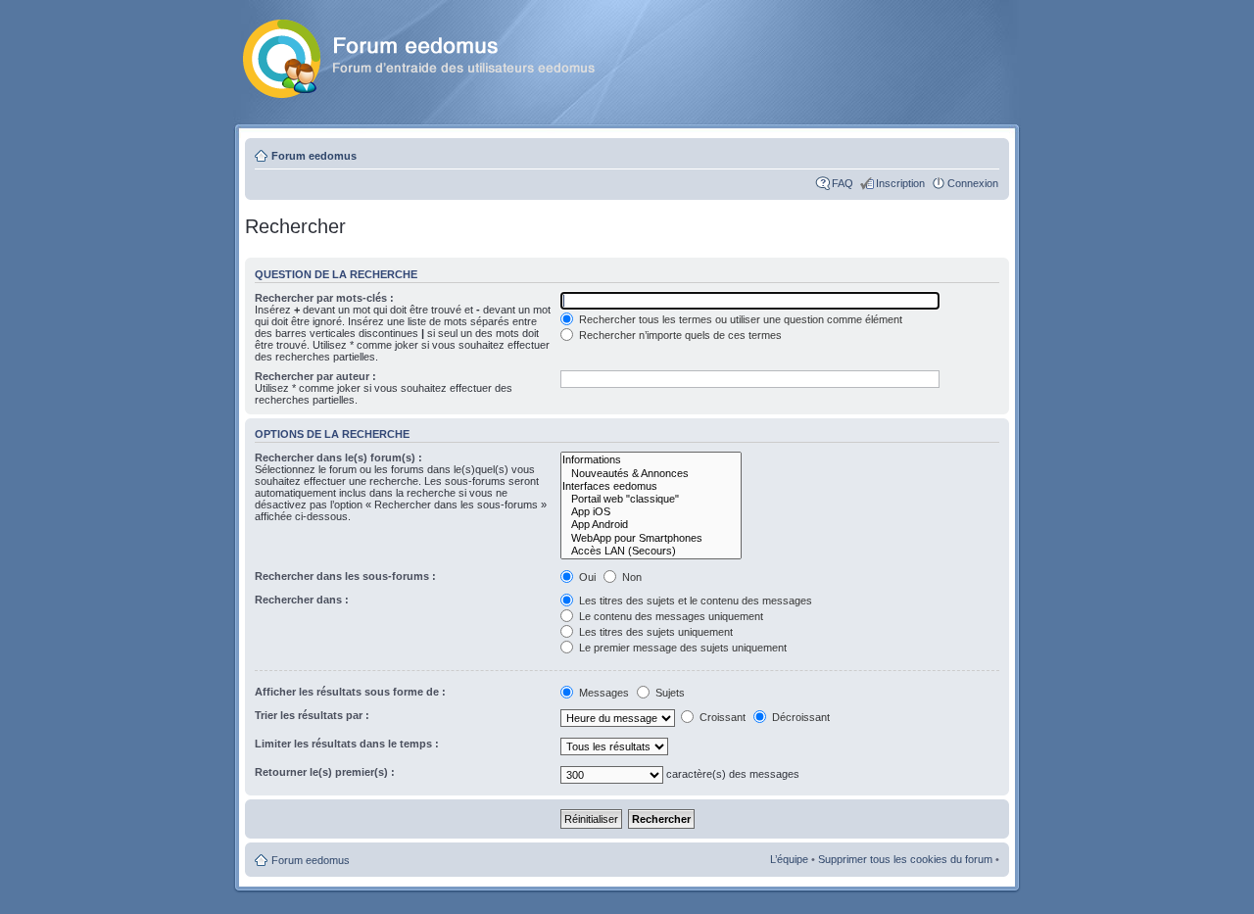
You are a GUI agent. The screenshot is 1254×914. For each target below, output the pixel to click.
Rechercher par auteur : (315, 376)
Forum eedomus (314, 156)
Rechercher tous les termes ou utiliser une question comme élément (739, 319)
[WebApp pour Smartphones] (651, 538)
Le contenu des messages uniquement (669, 616)
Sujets (668, 692)
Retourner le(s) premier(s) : (325, 772)
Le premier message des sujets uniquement (681, 647)
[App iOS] (651, 511)
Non (630, 577)
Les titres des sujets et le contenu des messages (694, 600)
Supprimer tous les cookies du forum (905, 859)
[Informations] (651, 460)
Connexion (972, 183)
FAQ (842, 183)
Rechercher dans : (302, 599)
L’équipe (789, 859)
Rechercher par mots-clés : (324, 298)
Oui (586, 577)
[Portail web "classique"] (651, 499)
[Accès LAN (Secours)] (651, 551)
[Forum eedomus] (434, 55)
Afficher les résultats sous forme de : (350, 692)
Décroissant (799, 717)
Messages (604, 692)
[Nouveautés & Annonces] (651, 473)
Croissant (721, 717)
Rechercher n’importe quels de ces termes (679, 335)
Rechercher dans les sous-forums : (345, 576)
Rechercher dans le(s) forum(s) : (338, 457)
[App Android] (651, 524)
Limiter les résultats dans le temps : (347, 743)
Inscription (900, 183)
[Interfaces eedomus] (651, 486)
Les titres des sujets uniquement (654, 632)
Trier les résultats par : (312, 715)
